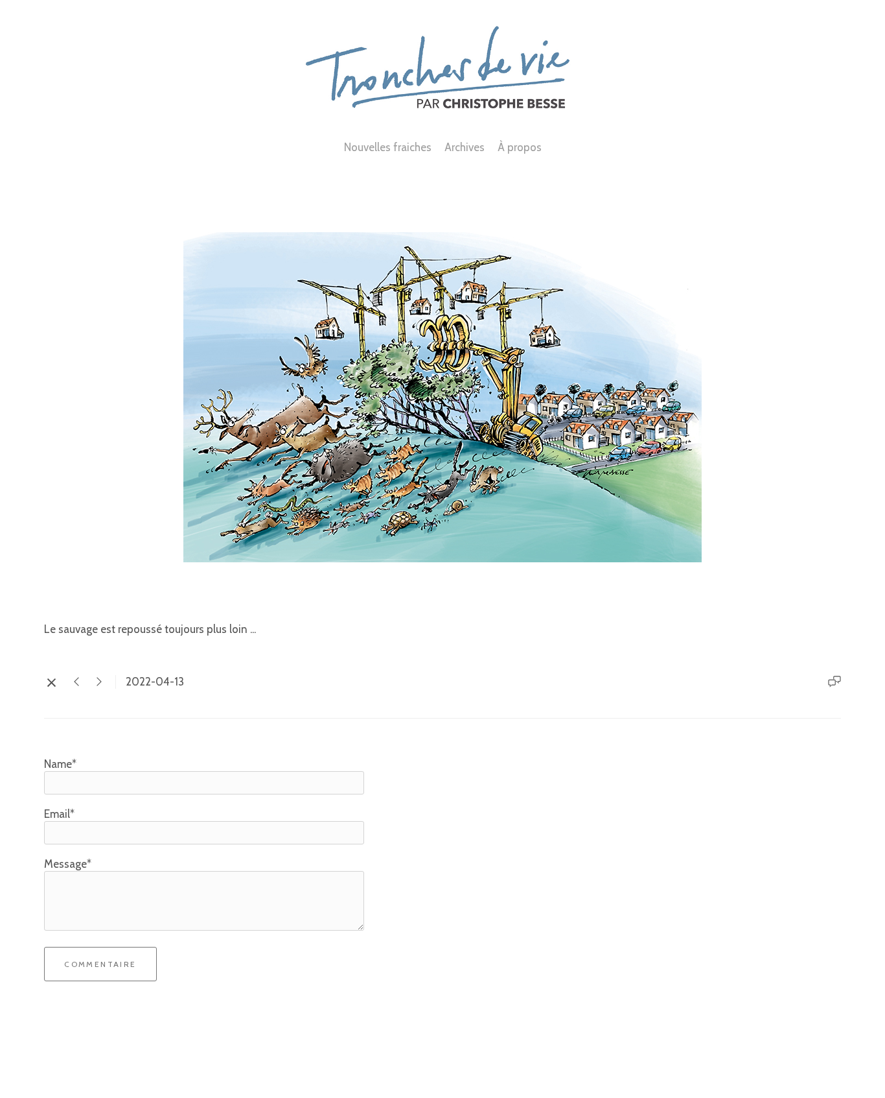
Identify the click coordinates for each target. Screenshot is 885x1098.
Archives (464, 147)
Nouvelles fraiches (387, 147)
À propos (520, 147)
